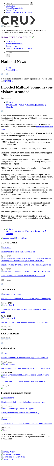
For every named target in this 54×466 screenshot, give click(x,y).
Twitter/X (31, 105)
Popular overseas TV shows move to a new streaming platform (26, 265)
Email (22, 105)
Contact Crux (11, 10)
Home (8, 68)
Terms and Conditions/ (12, 454)
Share (10, 102)
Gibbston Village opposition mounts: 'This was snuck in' (23, 381)
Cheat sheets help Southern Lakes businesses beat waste (23, 402)
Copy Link (13, 105)
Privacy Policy (9, 452)
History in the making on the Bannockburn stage (20, 413)
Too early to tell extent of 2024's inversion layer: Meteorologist (26, 299)
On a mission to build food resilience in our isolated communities (26, 423)
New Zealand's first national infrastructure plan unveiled (23, 275)
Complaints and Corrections (14, 457)
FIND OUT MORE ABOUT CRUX (16, 37)
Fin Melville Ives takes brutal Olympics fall (18, 252)
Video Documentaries (14, 8)
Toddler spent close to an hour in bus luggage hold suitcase (24, 357)
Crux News (10, 6)
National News (12, 70)
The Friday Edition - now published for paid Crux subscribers (25, 368)
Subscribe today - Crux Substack (19, 12)
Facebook (40, 105)
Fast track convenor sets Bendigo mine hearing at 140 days (24, 322)
